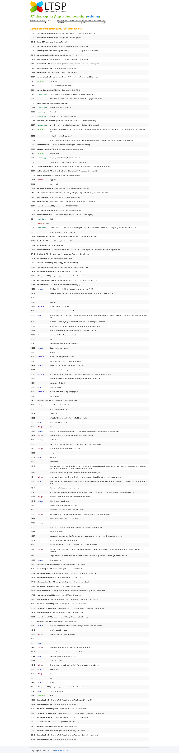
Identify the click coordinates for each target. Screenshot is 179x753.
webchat (93, 16)
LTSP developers (62, 751)
